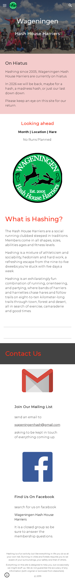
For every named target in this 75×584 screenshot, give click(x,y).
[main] (37, 26)
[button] (4, 5)
